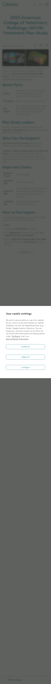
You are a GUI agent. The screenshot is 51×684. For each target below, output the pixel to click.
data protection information (17, 339)
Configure (16, 336)
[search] (34, 4)
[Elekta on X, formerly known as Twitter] (47, 45)
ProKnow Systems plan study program (17, 79)
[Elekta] (10, 4)
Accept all (25, 347)
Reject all (25, 357)
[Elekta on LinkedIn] (41, 45)
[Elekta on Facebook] (35, 45)
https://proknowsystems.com (19, 217)
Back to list (25, 252)
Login (40, 4)
